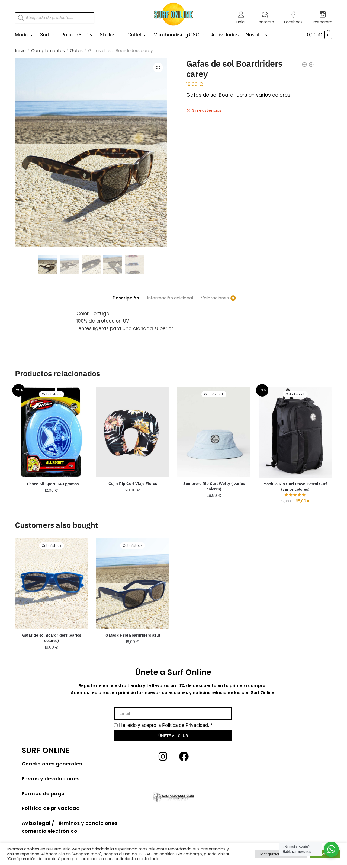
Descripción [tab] (126, 298)
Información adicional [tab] (170, 298)
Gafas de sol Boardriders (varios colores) (51, 638)
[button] (158, 67)
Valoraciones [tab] (215, 298)
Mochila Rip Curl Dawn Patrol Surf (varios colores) (295, 486)
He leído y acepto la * (166, 725)
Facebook (293, 21)
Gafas (76, 50)
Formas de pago (43, 793)
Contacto (265, 21)
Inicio (20, 50)
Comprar (51, 501)
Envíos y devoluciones (50, 778)
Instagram (322, 21)
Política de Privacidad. (185, 725)
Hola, (240, 21)
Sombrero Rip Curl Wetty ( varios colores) (214, 486)
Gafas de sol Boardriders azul (132, 635)
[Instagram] (163, 756)
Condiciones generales (52, 763)
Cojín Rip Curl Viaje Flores (132, 483)
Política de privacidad (51, 808)
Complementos (48, 50)
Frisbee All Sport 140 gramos (51, 483)
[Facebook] (184, 756)
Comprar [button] (133, 501)
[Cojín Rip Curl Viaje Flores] (132, 432)
